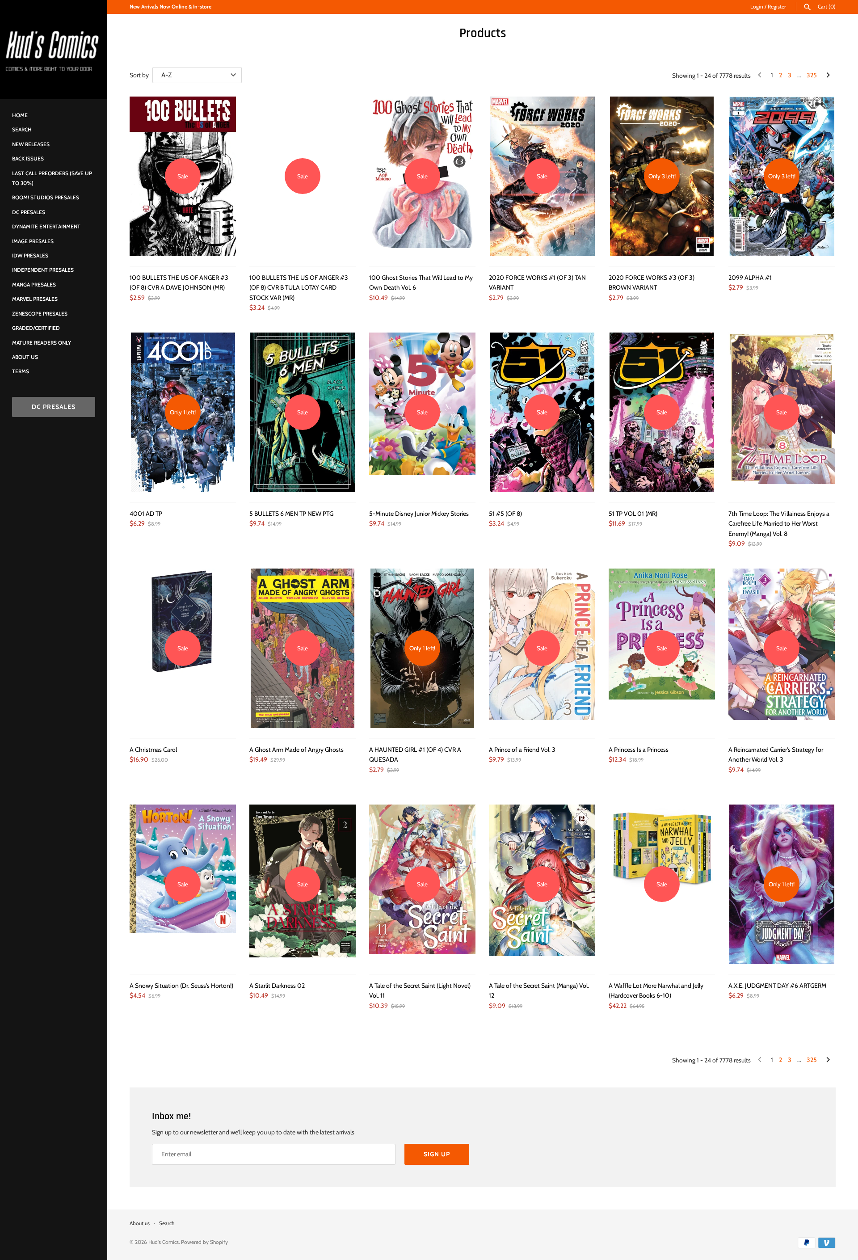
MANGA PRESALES (34, 285)
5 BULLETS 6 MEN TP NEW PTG (291, 514)
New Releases (31, 144)
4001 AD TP (146, 514)
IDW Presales (30, 256)
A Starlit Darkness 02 (277, 986)
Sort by (139, 75)
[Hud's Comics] (53, 49)
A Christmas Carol (153, 750)
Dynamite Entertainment (46, 226)
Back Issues (28, 159)
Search (22, 129)
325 (812, 75)
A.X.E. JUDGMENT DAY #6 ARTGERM (777, 986)
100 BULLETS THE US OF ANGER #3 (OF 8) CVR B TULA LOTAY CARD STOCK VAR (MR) (298, 288)
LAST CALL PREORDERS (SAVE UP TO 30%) (52, 178)
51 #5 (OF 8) (505, 514)
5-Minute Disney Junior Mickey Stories (419, 514)
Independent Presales (43, 270)
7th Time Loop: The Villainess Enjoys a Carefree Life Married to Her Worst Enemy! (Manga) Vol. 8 (778, 524)
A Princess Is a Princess (639, 750)
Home (20, 115)
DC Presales (28, 212)
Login (756, 7)
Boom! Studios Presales (45, 197)
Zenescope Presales (39, 314)
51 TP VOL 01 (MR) (633, 514)
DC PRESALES (54, 407)
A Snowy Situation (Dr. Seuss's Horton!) (181, 986)
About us (25, 357)
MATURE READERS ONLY (41, 343)
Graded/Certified (36, 328)
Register (777, 7)
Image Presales (33, 241)
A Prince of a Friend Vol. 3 (522, 750)
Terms (20, 371)
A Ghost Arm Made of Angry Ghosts (296, 750)
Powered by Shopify (204, 1242)
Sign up (437, 1154)
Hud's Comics (163, 1242)
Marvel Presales (35, 299)
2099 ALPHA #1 (750, 278)
